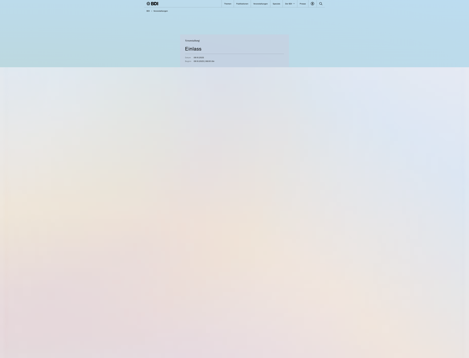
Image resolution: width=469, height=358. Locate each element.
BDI (148, 11)
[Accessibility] (312, 3)
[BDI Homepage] (152, 3)
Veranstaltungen (160, 11)
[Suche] (321, 3)
